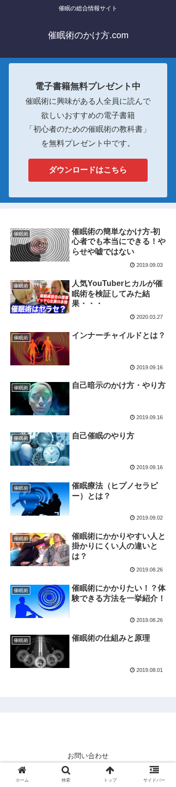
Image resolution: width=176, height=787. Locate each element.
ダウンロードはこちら (88, 170)
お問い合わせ (88, 756)
